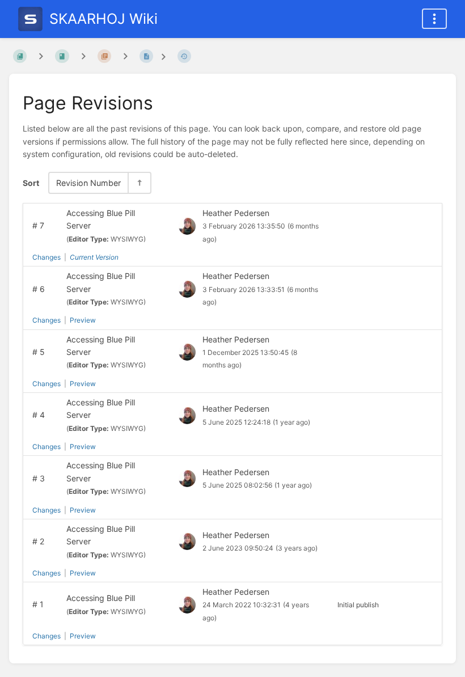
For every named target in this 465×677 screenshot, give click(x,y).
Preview (83, 320)
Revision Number (88, 183)
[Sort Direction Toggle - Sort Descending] (139, 183)
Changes (46, 257)
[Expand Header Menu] (434, 19)
